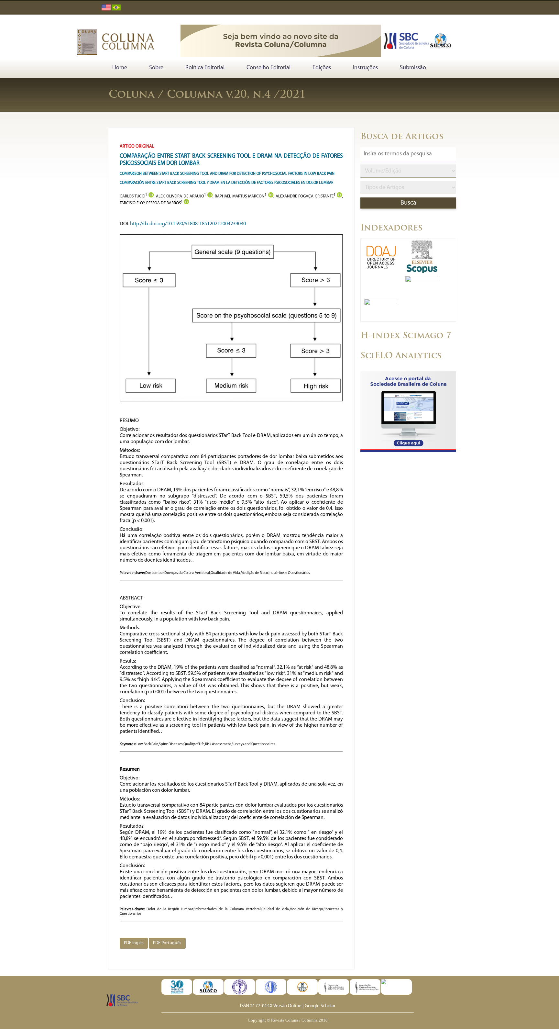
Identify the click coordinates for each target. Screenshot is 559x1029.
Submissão (413, 68)
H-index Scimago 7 (405, 336)
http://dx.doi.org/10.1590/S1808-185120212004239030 (188, 224)
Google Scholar (320, 1006)
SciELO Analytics (401, 356)
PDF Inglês (134, 943)
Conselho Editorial (268, 68)
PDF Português (167, 943)
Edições (321, 68)
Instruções (365, 68)
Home (119, 68)
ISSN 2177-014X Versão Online (270, 1006)
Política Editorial (205, 68)
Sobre (156, 68)
